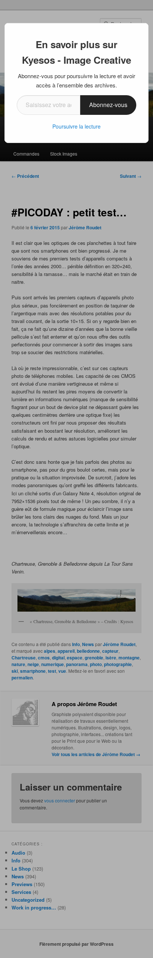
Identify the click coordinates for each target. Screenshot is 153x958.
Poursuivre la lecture (76, 126)
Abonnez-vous (108, 104)
